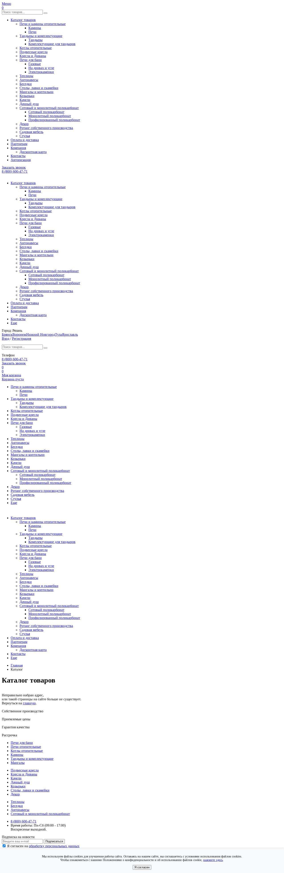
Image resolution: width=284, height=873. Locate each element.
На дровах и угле (41, 68)
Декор (24, 124)
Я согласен (142, 867)
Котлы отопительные (36, 48)
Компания (18, 148)
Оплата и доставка (25, 140)
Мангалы (18, 763)
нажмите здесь (213, 860)
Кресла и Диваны (33, 56)
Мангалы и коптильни (36, 92)
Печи (32, 32)
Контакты (18, 156)
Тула (58, 334)
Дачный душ (29, 104)
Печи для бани (31, 60)
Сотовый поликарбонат (46, 112)
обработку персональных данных (54, 846)
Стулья (25, 136)
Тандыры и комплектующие (41, 36)
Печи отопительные (26, 747)
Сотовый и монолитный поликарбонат (49, 108)
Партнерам (19, 144)
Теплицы (26, 76)
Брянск (7, 334)
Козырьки (27, 96)
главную (29, 703)
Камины (34, 28)
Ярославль (70, 334)
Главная (17, 665)
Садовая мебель (31, 132)
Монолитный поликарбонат (49, 116)
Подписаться (54, 841)
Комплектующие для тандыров (51, 44)
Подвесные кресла (33, 52)
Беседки (26, 84)
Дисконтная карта (33, 152)
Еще (14, 323)
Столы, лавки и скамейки (39, 88)
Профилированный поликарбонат (54, 120)
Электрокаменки (41, 72)
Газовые (34, 64)
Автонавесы (29, 80)
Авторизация (21, 160)
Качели (25, 100)
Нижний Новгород (40, 334)
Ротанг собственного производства (46, 128)
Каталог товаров (23, 20)
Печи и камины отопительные (43, 24)
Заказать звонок (14, 167)
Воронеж (19, 334)
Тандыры (35, 40)
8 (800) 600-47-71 (15, 171)
